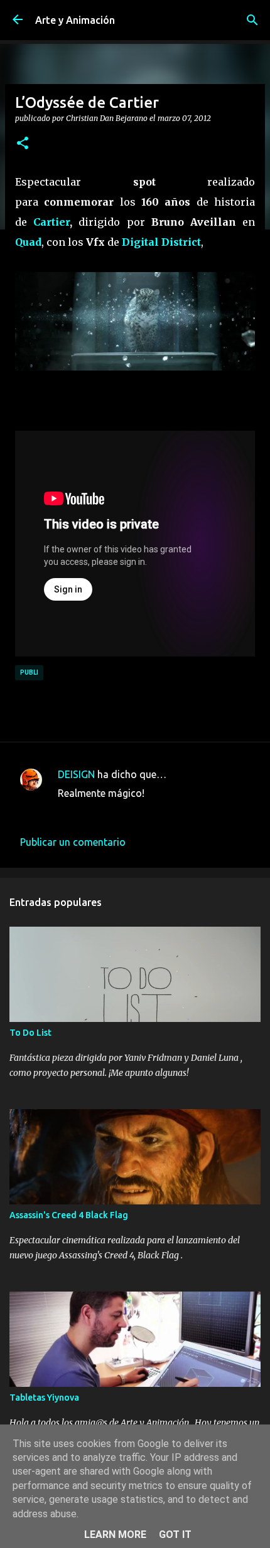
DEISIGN (76, 774)
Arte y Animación (75, 20)
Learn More (115, 1534)
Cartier (51, 222)
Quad (28, 242)
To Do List (30, 1033)
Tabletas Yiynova (44, 1398)
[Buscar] (252, 20)
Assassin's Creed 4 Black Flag (68, 1215)
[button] (22, 143)
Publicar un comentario (73, 842)
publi (29, 672)
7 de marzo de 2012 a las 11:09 (128, 812)
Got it (175, 1534)
